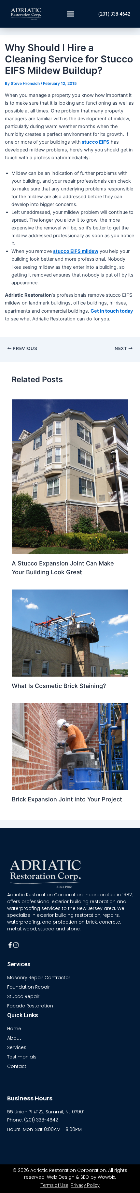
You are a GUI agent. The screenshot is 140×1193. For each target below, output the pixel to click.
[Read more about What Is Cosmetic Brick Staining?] (70, 633)
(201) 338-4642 (114, 14)
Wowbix (106, 1177)
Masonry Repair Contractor (38, 977)
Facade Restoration (30, 1006)
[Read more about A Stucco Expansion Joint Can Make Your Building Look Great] (70, 476)
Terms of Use (54, 1185)
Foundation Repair (28, 987)
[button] (70, 14)
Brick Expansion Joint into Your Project (67, 799)
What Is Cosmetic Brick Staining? (59, 685)
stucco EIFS (95, 142)
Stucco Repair (23, 996)
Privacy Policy (85, 1185)
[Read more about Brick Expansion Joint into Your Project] (70, 746)
